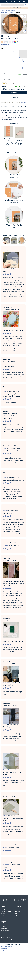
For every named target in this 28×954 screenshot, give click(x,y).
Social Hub (17, 911)
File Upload (3, 926)
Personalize (14, 92)
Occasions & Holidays (6, 911)
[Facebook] (6, 937)
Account (3, 924)
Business (3, 913)
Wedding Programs (10, 10)
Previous (3, 24)
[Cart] (26, 2)
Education (3, 915)
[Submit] (25, 5)
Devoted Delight (6, 682)
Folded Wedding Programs (7, 12)
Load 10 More (13, 887)
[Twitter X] (4, 937)
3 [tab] (16, 148)
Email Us (15, 940)
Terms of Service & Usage (6, 946)
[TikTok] (2, 937)
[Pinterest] (8, 937)
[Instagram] (10, 937)
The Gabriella (5, 545)
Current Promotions (19, 917)
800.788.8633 (5, 940)
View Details (23, 102)
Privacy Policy (4, 948)
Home (2, 10)
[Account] (23, 2)
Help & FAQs (4, 928)
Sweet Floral (5, 578)
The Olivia (4, 638)
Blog (16, 913)
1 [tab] (12, 148)
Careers (16, 915)
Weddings (3, 909)
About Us (17, 909)
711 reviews (12, 45)
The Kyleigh (5, 815)
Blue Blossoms (5, 847)
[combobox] (14, 5)
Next (24, 24)
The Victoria (5, 510)
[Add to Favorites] (21, 16)
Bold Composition (6, 864)
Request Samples (5, 930)
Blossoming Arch (6, 769)
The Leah (4, 268)
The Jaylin (4, 724)
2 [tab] (14, 148)
